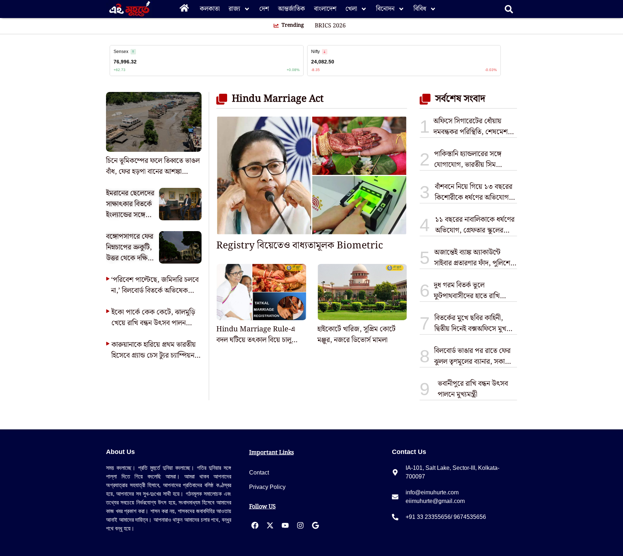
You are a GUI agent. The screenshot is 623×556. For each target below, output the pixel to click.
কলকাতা (210, 9)
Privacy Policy (267, 487)
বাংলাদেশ (325, 9)
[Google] (315, 525)
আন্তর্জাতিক (291, 9)
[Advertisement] (29, 130)
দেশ (264, 9)
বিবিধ (420, 9)
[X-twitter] (270, 525)
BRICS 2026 (330, 26)
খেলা (351, 9)
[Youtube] (285, 525)
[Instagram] (300, 525)
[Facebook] (255, 525)
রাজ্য (234, 9)
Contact (259, 472)
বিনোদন (385, 9)
